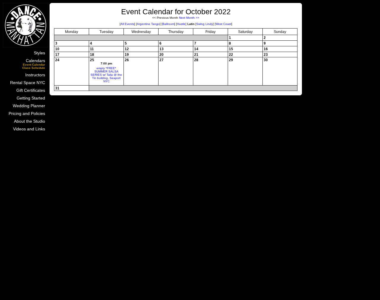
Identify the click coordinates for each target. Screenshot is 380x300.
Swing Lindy (204, 24)
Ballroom (168, 24)
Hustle (181, 24)
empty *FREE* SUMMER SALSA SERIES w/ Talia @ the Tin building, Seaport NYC (106, 75)
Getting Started (31, 98)
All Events (127, 24)
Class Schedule (33, 68)
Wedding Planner (29, 105)
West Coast (223, 24)
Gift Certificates (30, 90)
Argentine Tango (148, 24)
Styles (39, 52)
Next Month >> (189, 17)
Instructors (35, 74)
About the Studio (29, 121)
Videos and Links (29, 129)
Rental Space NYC (27, 82)
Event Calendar (34, 64)
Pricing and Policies (27, 113)
